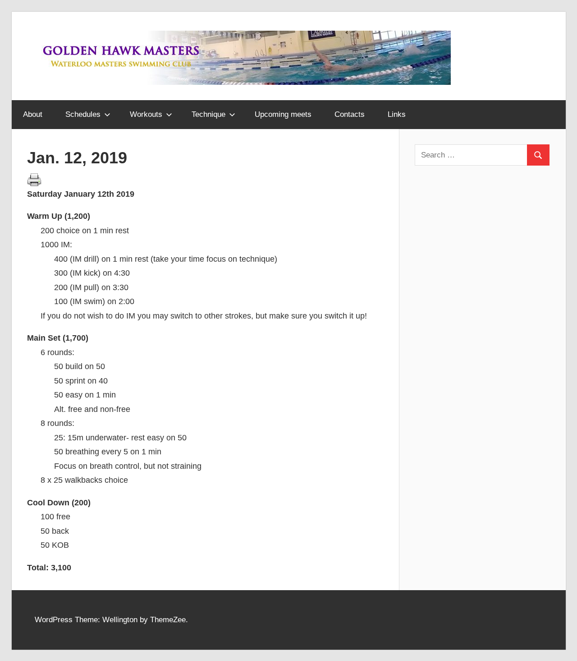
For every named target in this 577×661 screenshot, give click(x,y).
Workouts (146, 114)
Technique (208, 114)
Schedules (83, 114)
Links (397, 114)
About (32, 114)
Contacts (349, 114)
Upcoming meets (283, 114)
